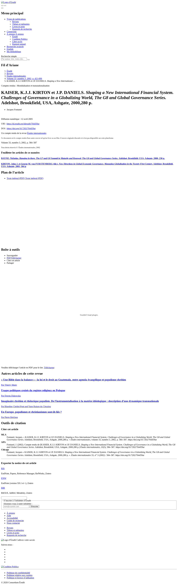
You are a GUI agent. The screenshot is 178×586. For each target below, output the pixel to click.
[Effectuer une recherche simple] (2, 5)
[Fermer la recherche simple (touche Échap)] (5, 5)
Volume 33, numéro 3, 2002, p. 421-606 (24, 78)
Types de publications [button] (16, 19)
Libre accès (17, 41)
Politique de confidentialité (18, 573)
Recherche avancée (15, 46)
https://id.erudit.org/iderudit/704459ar (23, 124)
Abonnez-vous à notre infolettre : (17, 504)
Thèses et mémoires (20, 24)
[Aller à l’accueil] (8, 2)
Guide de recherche (15, 520)
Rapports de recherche (22, 29)
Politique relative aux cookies (19, 575)
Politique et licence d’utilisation (20, 578)
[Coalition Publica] (9, 566)
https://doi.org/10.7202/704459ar (21, 128)
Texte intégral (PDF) (16, 178)
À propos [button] (11, 34)
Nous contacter (13, 523)
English (10, 49)
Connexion (11, 31)
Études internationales (16, 76)
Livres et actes (18, 26)
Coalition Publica (19, 39)
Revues (15, 21)
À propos (19, 34)
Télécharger (49, 367)
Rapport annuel (19, 44)
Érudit (15, 36)
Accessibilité (12, 518)
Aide (9, 515)
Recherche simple (9, 56)
